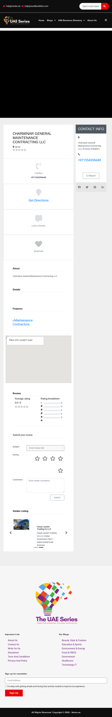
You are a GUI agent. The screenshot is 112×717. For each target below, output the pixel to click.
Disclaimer (13, 652)
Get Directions (39, 200)
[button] (11, 533)
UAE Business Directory (70, 20)
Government (68, 656)
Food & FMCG (69, 652)
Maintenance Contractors (23, 322)
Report (92, 175)
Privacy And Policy (17, 660)
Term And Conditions (19, 656)
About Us (92, 20)
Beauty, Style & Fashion (74, 640)
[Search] (105, 6)
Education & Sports (72, 644)
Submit (57, 497)
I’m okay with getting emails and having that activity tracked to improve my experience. (46, 686)
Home (41, 20)
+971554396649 (89, 160)
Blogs (50, 20)
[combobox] (90, 6)
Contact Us (13, 644)
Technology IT (69, 664)
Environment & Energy (73, 648)
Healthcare (67, 660)
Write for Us (14, 648)
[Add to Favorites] (38, 245)
